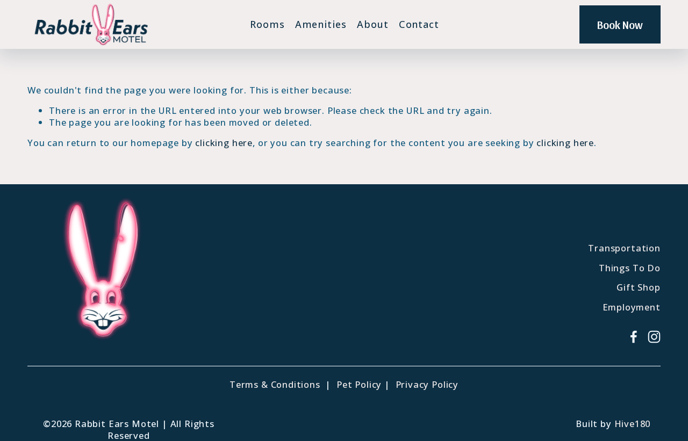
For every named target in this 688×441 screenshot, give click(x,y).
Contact (419, 24)
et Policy (362, 385)
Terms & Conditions (275, 385)
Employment (632, 307)
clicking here (224, 142)
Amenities (321, 24)
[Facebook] (633, 336)
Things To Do (630, 268)
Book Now (620, 24)
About (373, 24)
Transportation (624, 248)
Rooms (267, 24)
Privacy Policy (427, 385)
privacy (293, 348)
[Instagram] (654, 336)
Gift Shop (638, 287)
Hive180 (632, 424)
